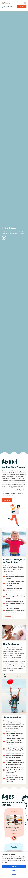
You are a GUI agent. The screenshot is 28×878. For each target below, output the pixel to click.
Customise (14, 870)
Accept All (14, 866)
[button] (24, 3)
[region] (14, 865)
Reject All (14, 874)
